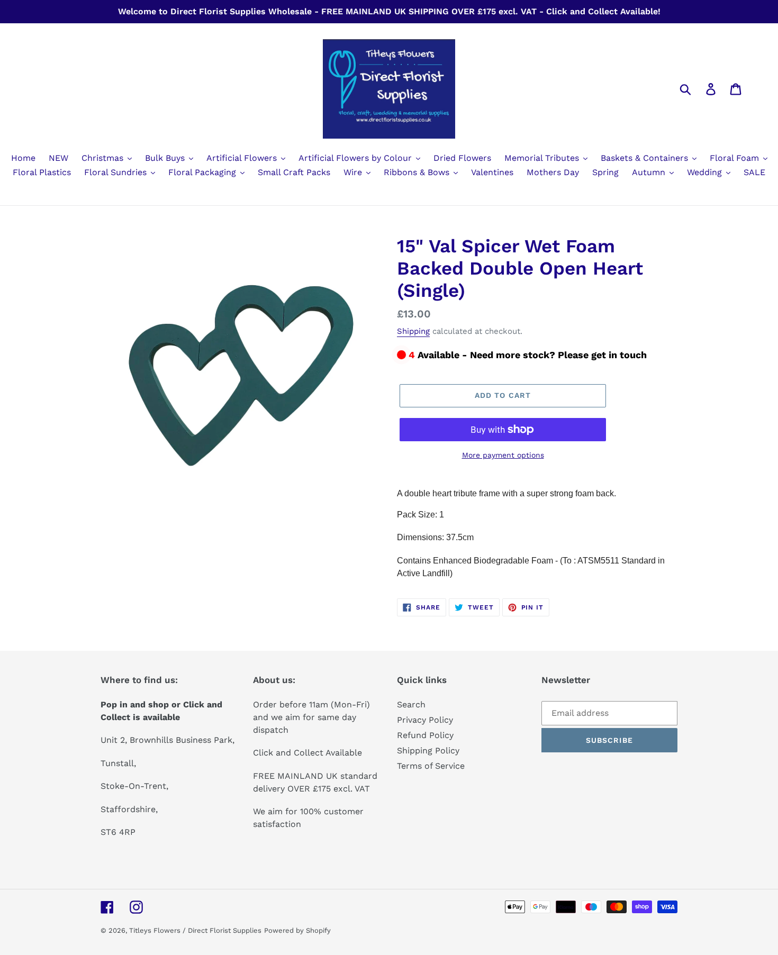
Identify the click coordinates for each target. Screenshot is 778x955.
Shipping (413, 331)
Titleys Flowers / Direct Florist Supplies (195, 930)
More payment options (503, 455)
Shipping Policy (428, 750)
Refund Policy (425, 735)
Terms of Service (431, 766)
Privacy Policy (425, 720)
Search (411, 704)
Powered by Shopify (297, 930)
